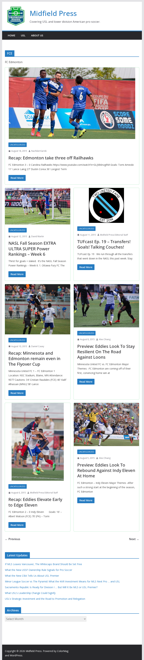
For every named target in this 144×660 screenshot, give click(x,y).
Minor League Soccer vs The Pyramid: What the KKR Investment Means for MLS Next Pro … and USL (62, 581)
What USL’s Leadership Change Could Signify (30, 593)
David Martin (37, 236)
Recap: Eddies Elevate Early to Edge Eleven (35, 502)
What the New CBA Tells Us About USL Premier (32, 575)
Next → (134, 539)
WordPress (16, 655)
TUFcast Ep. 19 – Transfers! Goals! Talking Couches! (103, 244)
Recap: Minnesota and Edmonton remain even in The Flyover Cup (34, 358)
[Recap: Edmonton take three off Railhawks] (72, 103)
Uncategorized (17, 145)
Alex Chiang (104, 339)
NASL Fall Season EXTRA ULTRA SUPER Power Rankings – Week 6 (32, 248)
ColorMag (62, 651)
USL (23, 35)
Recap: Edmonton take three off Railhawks (50, 158)
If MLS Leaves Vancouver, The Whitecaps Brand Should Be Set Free (43, 564)
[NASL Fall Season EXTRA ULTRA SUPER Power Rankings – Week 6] (37, 206)
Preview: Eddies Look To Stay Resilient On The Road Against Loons (106, 351)
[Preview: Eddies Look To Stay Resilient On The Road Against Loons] (106, 306)
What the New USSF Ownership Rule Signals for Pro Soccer (38, 570)
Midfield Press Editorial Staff (114, 234)
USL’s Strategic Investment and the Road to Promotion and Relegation (45, 598)
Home (11, 35)
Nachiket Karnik (39, 150)
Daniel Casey (37, 346)
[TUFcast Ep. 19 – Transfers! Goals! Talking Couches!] (106, 205)
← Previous (12, 539)
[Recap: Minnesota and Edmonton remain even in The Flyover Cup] (37, 309)
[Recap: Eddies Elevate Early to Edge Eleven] (37, 442)
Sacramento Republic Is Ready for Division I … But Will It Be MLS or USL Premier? (51, 587)
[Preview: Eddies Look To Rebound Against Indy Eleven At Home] (106, 424)
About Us (37, 35)
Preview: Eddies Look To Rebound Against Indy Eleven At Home (106, 470)
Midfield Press (53, 13)
